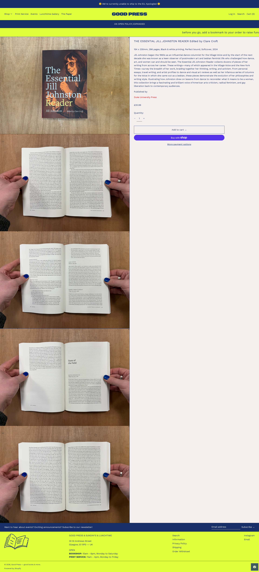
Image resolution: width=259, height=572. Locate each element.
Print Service (21, 14)
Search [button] (241, 14)
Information (178, 539)
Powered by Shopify (12, 568)
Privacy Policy (179, 543)
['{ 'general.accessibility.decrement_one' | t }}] (135, 118)
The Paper (66, 14)
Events (34, 14)
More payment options (179, 144)
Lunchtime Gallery (49, 14)
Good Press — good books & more (25, 564)
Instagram (249, 535)
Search (176, 535)
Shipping (176, 547)
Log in (232, 14)
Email (247, 539)
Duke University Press (145, 97)
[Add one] (144, 118)
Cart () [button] (251, 14)
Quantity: (139, 112)
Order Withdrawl (181, 551)
